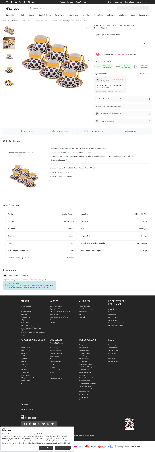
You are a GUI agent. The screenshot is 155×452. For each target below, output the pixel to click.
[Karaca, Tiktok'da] (30, 423)
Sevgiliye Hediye (84, 350)
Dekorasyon (111, 359)
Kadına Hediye (83, 394)
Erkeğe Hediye (83, 397)
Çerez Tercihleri (113, 320)
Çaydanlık (24, 359)
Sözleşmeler (112, 315)
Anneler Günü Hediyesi (86, 378)
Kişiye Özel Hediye (85, 372)
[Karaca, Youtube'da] (34, 423)
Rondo (52, 373)
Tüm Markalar (83, 314)
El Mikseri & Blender (56, 353)
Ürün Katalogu (25, 323)
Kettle (52, 364)
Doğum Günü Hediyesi (85, 364)
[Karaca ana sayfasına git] (29, 417)
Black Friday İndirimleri (86, 389)
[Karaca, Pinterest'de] (43, 423)
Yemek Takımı (25, 345)
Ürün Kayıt (53, 323)
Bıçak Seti (24, 361)
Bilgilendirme (112, 309)
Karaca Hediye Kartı (85, 306)
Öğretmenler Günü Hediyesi (87, 383)
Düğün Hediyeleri (84, 370)
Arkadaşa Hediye (84, 353)
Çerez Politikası (113, 317)
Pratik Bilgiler (112, 353)
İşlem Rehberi (54, 314)
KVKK (110, 312)
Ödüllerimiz (24, 314)
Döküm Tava (24, 364)
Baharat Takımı (25, 381)
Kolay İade (82, 317)
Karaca (25, 301)
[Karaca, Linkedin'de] (48, 423)
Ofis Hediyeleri (83, 361)
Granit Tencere (25, 375)
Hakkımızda (24, 309)
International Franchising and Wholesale (33, 332)
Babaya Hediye (83, 348)
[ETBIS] (126, 424)
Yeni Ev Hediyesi (84, 392)
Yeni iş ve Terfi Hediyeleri (87, 367)
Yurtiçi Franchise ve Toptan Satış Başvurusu (31, 329)
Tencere (52, 367)
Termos (23, 383)
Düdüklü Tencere (26, 356)
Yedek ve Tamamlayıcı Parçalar (88, 309)
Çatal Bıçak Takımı (26, 350)
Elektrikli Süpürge (55, 351)
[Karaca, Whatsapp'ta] (52, 423)
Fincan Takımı (25, 353)
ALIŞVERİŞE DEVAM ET (77, 20)
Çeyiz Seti (82, 375)
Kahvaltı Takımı (25, 348)
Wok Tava (23, 370)
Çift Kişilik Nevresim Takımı (29, 378)
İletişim (23, 335)
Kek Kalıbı (24, 367)
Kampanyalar (83, 312)
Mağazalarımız (25, 317)
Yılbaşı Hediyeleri (84, 381)
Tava (51, 375)
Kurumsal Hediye (84, 359)
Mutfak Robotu (54, 356)
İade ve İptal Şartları (56, 306)
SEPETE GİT (77, 25)
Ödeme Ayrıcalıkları (27, 409)
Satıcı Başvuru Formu (27, 325)
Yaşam (110, 356)
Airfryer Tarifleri (113, 350)
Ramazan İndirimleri (85, 386)
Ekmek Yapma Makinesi (57, 370)
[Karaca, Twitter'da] (39, 423)
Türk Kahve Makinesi (56, 378)
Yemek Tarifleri (113, 348)
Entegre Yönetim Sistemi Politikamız (119, 323)
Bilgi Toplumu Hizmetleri (57, 309)
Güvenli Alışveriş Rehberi (115, 326)
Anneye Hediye (83, 345)
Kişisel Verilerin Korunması (117, 303)
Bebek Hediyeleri (84, 356)
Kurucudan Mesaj (26, 312)
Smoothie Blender (55, 362)
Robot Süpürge (54, 348)
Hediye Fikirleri (113, 361)
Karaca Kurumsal (26, 306)
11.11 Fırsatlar (82, 400)
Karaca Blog (112, 345)
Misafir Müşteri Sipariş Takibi (59, 317)
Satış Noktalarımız (26, 320)
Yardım (54, 301)
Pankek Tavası (25, 372)
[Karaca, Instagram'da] (25, 423)
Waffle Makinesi (54, 359)
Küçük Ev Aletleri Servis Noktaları (60, 312)
